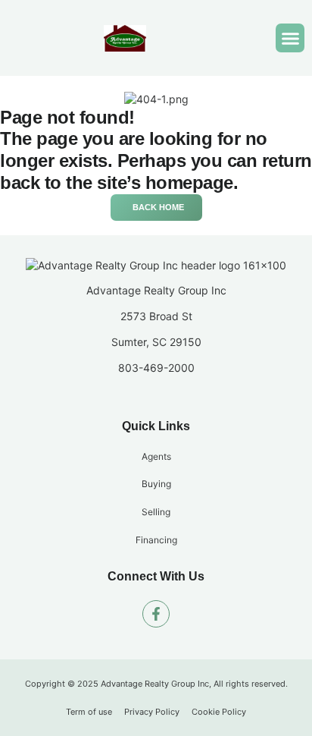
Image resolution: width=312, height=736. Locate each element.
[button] (290, 38)
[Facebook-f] (156, 613)
